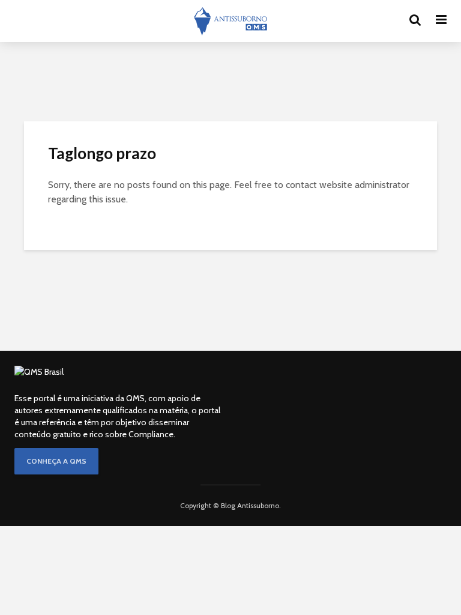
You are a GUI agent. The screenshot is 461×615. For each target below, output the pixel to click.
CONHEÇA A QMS (56, 460)
